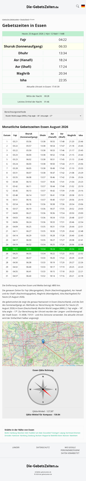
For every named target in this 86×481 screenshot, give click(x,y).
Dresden (8, 435)
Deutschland (24, 19)
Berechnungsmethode (15, 111)
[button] (43, 341)
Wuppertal (46, 435)
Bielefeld (54, 435)
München (20, 433)
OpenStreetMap (71, 365)
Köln (26, 433)
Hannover (15, 435)
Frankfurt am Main (35, 433)
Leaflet (62, 365)
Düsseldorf (47, 433)
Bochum (38, 435)
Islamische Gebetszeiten (10, 19)
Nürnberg (23, 435)
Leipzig (62, 433)
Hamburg (13, 433)
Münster (66, 435)
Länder (15, 447)
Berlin (7, 433)
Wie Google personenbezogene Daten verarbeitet (70, 450)
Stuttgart (55, 433)
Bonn (60, 435)
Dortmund (70, 433)
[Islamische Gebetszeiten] (43, 7)
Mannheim (73, 435)
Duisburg (31, 435)
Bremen (77, 433)
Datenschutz (43, 447)
